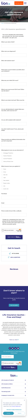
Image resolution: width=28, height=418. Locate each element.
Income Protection (7, 158)
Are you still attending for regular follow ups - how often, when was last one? (12, 110)
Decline (19, 413)
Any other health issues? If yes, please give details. (12, 129)
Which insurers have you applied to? (10, 166)
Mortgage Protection (8, 153)
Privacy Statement (16, 406)
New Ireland (6, 180)
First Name (4, 193)
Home (2, 23)
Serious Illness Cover (8, 161)
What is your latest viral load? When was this (12, 100)
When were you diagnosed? (8, 51)
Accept (8, 413)
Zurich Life (5, 189)
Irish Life (5, 174)
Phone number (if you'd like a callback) (11, 210)
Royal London (6, 183)
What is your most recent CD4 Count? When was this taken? (12, 90)
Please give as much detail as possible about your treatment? (12, 70)
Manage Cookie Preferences (14, 409)
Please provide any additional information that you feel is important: (13, 140)
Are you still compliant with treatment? (11, 120)
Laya (4, 177)
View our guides (14, 305)
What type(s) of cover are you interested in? (12, 150)
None (4, 169)
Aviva (4, 172)
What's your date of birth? (8, 42)
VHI (4, 186)
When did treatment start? (8, 60)
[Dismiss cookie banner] (24, 400)
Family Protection (7, 156)
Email (2, 203)
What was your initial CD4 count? (9, 80)
